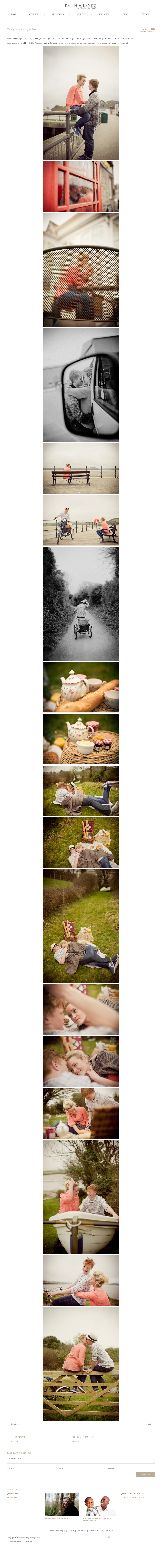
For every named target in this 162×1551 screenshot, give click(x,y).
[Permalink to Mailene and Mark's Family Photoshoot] (100, 1504)
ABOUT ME (81, 14)
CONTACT (145, 14)
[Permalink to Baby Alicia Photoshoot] (138, 1494)
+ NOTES (17, 1437)
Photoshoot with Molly (58, 1518)
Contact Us (109, 1530)
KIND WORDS (104, 14)
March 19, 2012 (148, 29)
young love (25, 1453)
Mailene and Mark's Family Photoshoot (97, 1519)
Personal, (143, 32)
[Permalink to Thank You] (24, 1494)
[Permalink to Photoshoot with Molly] (62, 1504)
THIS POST (75, 1441)
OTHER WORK (58, 14)
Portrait (151, 32)
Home (14, 14)
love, (16, 1453)
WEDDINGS (34, 14)
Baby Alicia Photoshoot (134, 1498)
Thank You (12, 1498)
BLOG (125, 14)
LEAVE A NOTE (13, 1441)
